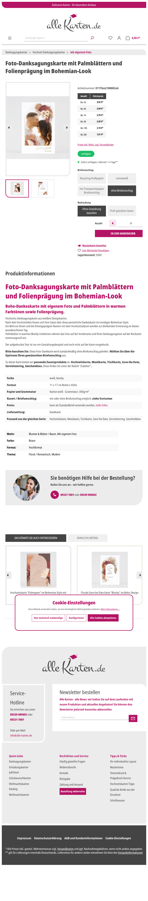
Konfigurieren (76, 618)
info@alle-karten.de (21, 735)
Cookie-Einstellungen (118, 838)
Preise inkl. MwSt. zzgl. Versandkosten (96, 144)
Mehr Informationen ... (110, 609)
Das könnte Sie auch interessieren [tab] (35, 538)
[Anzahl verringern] (112, 223)
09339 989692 (88, 495)
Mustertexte (116, 767)
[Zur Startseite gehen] (74, 22)
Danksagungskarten (20, 761)
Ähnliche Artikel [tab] (87, 538)
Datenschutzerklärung (48, 838)
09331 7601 (67, 495)
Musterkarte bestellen (94, 245)
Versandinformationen (130, 853)
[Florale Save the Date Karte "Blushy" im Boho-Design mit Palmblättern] (110, 570)
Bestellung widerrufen (73, 791)
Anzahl (98, 223)
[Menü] (9, 38)
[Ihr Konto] (119, 38)
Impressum (24, 838)
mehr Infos (102, 405)
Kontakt (64, 773)
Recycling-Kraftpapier (92, 178)
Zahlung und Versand (71, 785)
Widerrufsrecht (68, 767)
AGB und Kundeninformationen (83, 838)
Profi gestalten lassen (122, 211)
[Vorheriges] (9, 127)
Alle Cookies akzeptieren (103, 618)
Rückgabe (65, 779)
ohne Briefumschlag (122, 190)
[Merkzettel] (110, 38)
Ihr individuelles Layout (123, 761)
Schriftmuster (117, 800)
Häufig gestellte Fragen (72, 761)
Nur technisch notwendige (48, 618)
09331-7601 (17, 720)
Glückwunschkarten (20, 778)
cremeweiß (122, 178)
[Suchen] (92, 37)
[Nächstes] (66, 127)
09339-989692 (18, 714)
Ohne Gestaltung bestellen (91, 211)
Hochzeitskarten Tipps (122, 784)
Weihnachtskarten (19, 795)
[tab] (30, 273)
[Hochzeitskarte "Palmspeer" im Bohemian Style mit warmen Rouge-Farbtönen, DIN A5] (38, 570)
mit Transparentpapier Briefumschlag (92, 191)
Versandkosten (65, 849)
